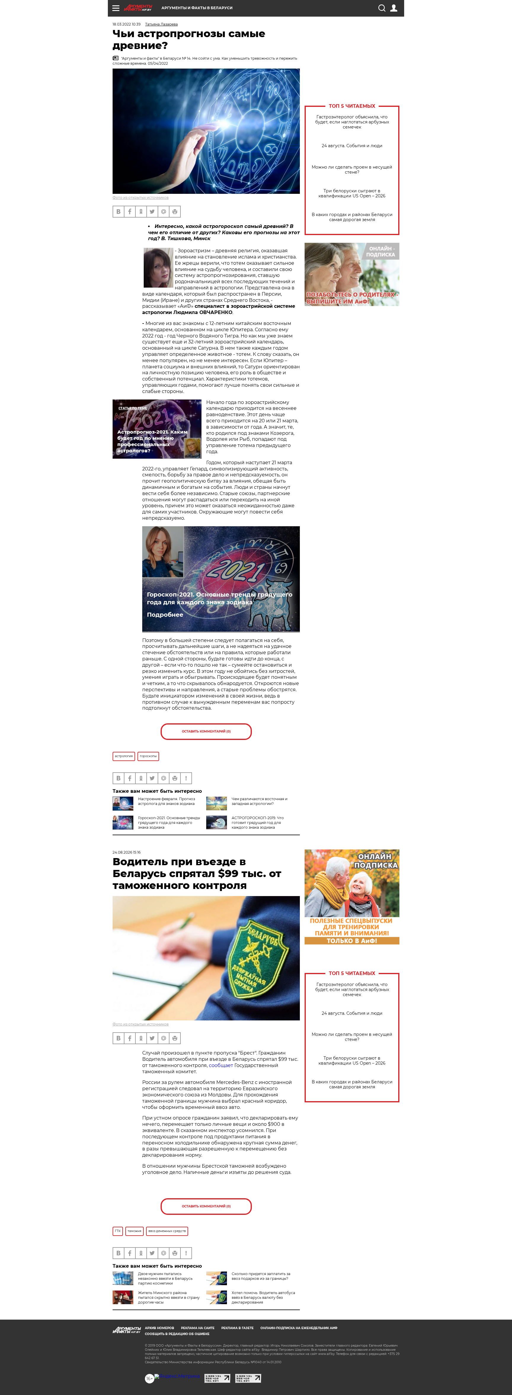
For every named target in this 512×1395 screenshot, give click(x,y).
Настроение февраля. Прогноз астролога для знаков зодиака (166, 801)
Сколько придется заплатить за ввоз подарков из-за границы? (261, 1276)
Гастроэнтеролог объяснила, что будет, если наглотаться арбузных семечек (352, 122)
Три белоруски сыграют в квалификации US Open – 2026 (352, 193)
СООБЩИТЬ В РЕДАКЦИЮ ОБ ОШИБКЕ (177, 1334)
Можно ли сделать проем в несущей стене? (352, 170)
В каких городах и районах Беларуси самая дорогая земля (352, 217)
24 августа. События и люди (352, 145)
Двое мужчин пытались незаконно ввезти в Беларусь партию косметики (165, 1278)
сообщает (221, 1065)
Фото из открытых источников (141, 197)
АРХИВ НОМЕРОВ (159, 1328)
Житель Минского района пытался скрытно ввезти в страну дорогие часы (169, 1297)
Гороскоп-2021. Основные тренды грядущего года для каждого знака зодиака (219, 598)
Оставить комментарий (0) (206, 731)
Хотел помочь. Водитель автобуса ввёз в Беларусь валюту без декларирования (263, 1297)
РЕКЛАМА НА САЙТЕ (198, 1328)
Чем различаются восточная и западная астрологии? (259, 801)
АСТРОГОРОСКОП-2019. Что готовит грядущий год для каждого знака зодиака (258, 823)
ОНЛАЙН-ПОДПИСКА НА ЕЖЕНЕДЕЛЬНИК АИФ (298, 1328)
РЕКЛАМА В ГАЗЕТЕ (237, 1328)
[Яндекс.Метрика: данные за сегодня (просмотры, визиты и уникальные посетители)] (177, 1376)
